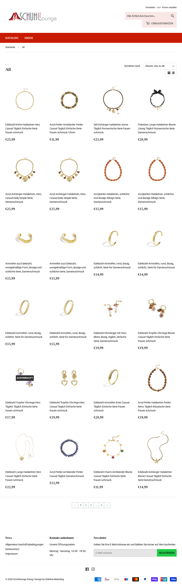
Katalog (11, 37)
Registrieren (166, 553)
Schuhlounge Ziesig (23, 579)
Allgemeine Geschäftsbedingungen (24, 544)
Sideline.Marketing (54, 579)
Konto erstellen (169, 7)
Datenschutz (12, 549)
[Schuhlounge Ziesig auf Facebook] (87, 569)
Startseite (10, 47)
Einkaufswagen (162, 23)
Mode (29, 37)
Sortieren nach (132, 66)
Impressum (11, 553)
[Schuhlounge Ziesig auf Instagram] (93, 569)
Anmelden (150, 7)
